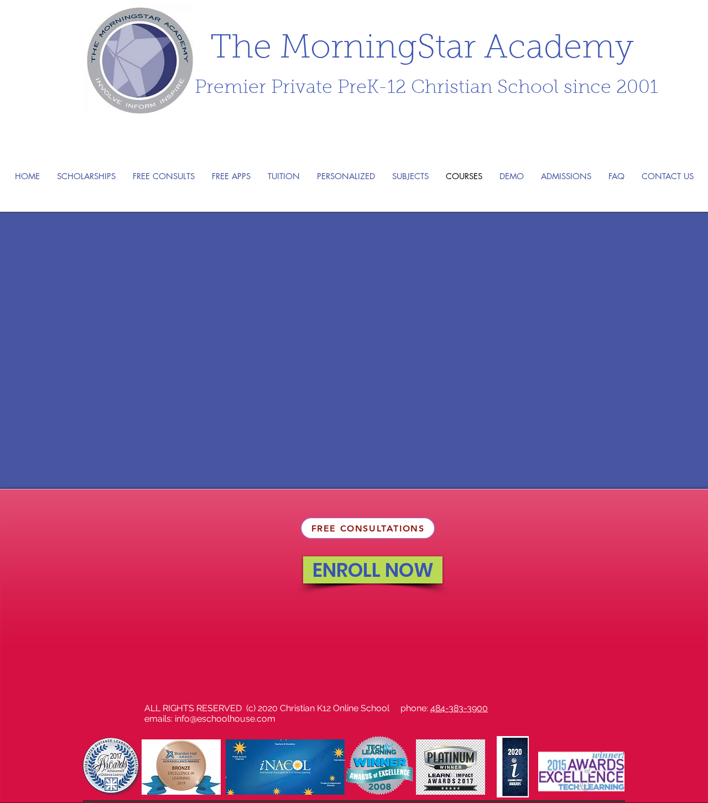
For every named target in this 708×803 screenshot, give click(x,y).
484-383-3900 (459, 708)
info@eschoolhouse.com (225, 718)
